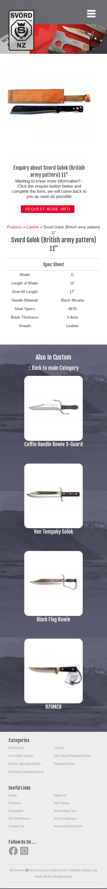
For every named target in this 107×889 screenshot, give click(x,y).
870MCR (53, 707)
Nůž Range (61, 803)
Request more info (47, 209)
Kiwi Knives (16, 747)
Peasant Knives (64, 763)
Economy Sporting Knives (26, 771)
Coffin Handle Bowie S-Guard (53, 444)
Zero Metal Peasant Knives (72, 755)
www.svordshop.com (68, 826)
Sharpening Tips (65, 810)
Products (14, 227)
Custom (32, 227)
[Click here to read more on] (53, 439)
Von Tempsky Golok (53, 532)
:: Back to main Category (53, 368)
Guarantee (16, 810)
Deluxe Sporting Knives (25, 763)
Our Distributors (20, 818)
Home (13, 795)
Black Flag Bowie (53, 619)
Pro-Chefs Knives (21, 755)
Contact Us (16, 826)
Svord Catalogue (65, 818)
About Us (60, 795)
